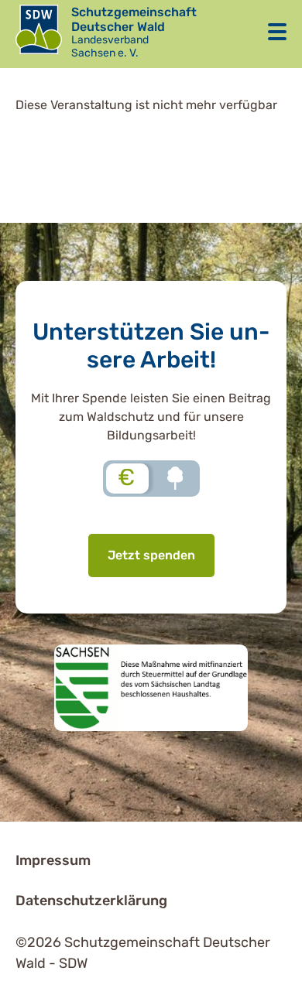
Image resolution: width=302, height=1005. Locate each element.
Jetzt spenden (151, 555)
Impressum (53, 860)
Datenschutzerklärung (91, 900)
